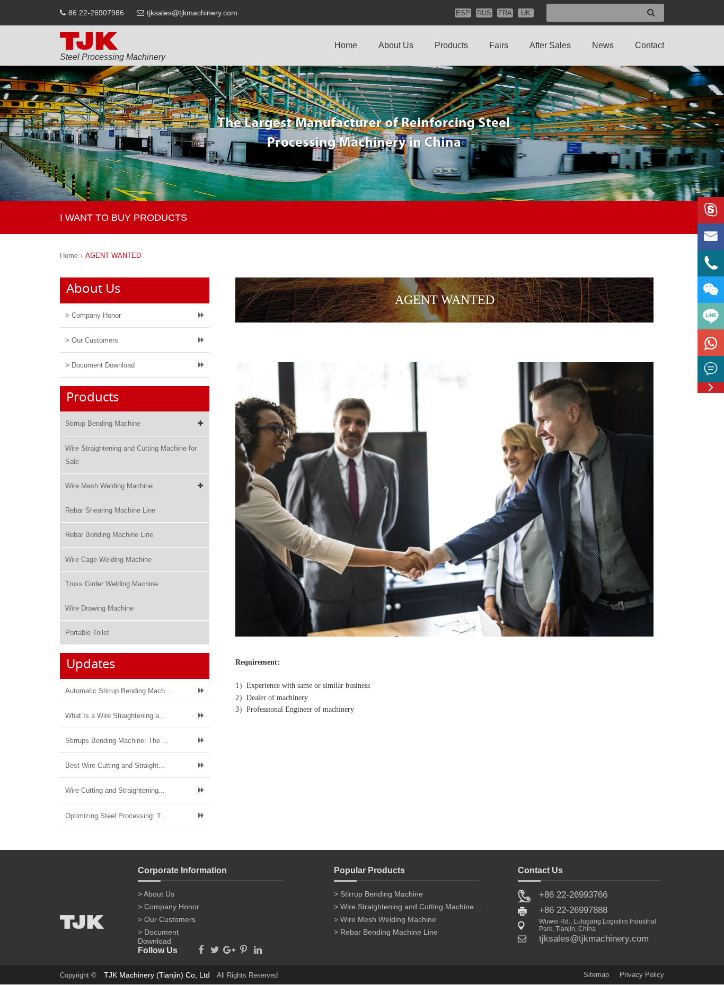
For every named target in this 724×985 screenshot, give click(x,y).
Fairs (498, 45)
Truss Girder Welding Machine (111, 584)
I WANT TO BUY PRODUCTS (123, 217)
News (603, 45)
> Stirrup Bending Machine (378, 894)
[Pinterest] (243, 947)
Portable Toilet (87, 633)
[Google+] (229, 947)
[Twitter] (215, 947)
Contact (649, 45)
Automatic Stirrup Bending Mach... (118, 691)
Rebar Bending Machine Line (109, 535)
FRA (505, 13)
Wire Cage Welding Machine (108, 559)
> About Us (156, 894)
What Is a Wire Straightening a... (115, 716)
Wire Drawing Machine (99, 608)
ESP (463, 13)
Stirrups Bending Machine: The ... (117, 741)
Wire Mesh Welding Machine (109, 486)
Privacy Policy (642, 975)
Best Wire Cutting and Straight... (115, 765)
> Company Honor (93, 315)
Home (345, 45)
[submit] (651, 13)
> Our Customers (91, 340)
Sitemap (596, 975)
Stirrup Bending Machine (102, 423)
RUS (484, 13)
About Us (395, 45)
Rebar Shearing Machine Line (110, 510)
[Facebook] (200, 947)
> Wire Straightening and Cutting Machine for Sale (408, 906)
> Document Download (100, 365)
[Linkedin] (258, 947)
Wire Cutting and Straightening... (115, 790)
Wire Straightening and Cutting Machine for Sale (131, 454)
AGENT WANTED (113, 255)
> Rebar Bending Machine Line (386, 932)
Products (451, 45)
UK (526, 13)
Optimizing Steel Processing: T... (116, 816)
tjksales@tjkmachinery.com (192, 12)
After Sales (550, 45)
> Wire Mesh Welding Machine (385, 919)
